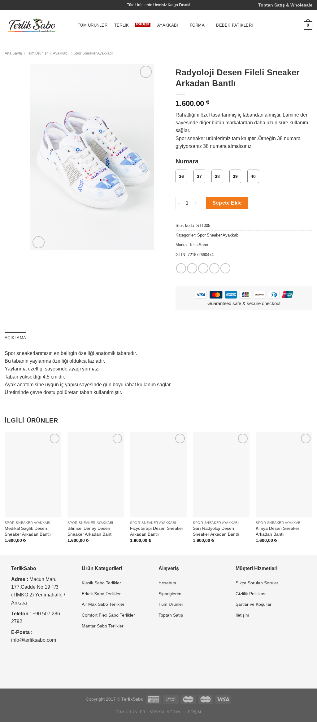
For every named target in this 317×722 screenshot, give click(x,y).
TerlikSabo (198, 245)
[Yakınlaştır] (38, 242)
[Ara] (269, 26)
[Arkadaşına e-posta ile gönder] (203, 268)
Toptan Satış (170, 615)
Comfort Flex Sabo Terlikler (108, 615)
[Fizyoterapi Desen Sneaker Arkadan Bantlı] (158, 474)
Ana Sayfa (13, 53)
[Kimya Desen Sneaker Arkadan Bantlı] (284, 474)
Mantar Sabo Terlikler (103, 625)
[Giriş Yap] (282, 25)
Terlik (121, 25)
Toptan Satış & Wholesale (285, 4)
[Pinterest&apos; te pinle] (214, 268)
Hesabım (167, 582)
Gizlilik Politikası (251, 593)
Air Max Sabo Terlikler (103, 604)
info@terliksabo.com (33, 640)
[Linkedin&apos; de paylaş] (225, 268)
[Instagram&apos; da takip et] (13, 5)
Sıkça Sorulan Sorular (257, 582)
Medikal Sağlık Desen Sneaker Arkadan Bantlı (28, 531)
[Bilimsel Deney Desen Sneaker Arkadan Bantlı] (95, 474)
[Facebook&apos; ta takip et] (8, 5)
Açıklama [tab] (15, 338)
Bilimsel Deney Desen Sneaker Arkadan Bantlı (90, 531)
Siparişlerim (169, 593)
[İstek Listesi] (294, 25)
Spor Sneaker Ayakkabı (93, 53)
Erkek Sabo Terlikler (101, 593)
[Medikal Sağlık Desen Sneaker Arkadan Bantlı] (33, 474)
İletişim (242, 615)
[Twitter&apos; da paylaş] (192, 268)
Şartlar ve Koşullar (253, 604)
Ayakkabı (167, 25)
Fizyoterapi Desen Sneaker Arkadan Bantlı (156, 531)
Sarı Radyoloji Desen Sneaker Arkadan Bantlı (216, 531)
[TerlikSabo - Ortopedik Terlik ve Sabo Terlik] (32, 25)
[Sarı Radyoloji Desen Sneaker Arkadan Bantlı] (221, 474)
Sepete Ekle (227, 203)
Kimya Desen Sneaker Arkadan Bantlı (277, 531)
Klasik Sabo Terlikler (101, 582)
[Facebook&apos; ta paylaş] (181, 268)
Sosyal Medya (165, 712)
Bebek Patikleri (234, 25)
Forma (197, 25)
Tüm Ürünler (92, 25)
